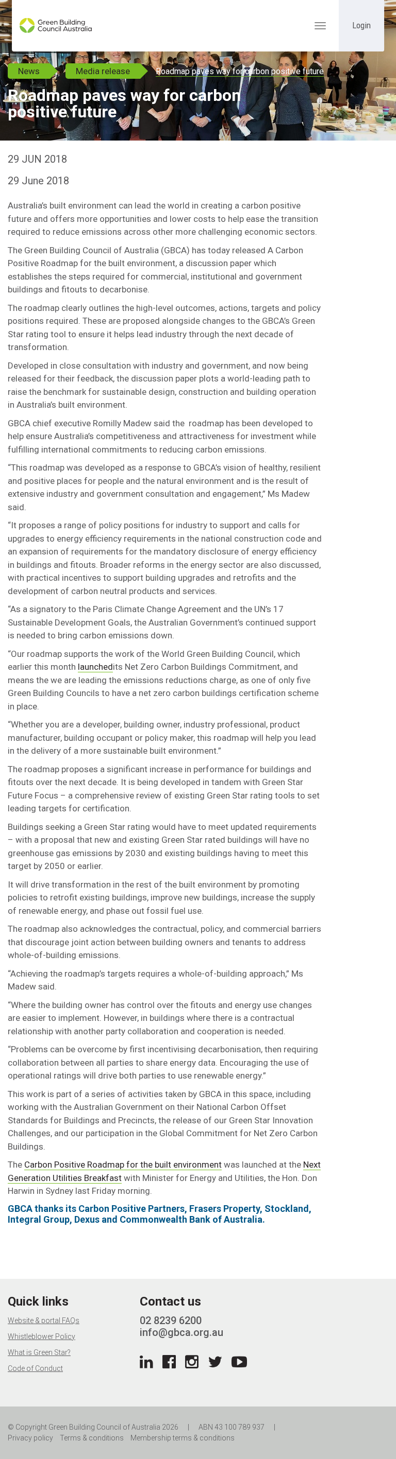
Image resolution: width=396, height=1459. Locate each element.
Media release (103, 71)
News (29, 71)
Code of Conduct (35, 1368)
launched (95, 667)
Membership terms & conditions (182, 1438)
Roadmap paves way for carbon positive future (240, 71)
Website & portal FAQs (43, 1320)
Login (361, 25)
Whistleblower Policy (41, 1336)
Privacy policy (30, 1438)
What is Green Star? (39, 1352)
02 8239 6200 (171, 1320)
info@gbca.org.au (181, 1332)
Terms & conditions (92, 1438)
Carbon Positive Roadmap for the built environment (123, 1164)
